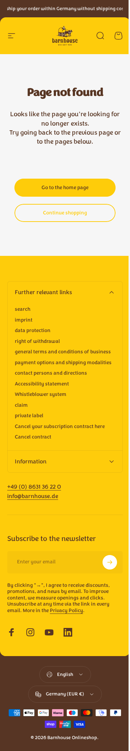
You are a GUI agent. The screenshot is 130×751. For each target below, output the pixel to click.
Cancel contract (33, 437)
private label (29, 415)
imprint (23, 320)
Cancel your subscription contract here (60, 426)
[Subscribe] (104, 575)
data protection (33, 330)
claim (21, 405)
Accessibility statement (42, 384)
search (22, 309)
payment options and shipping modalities (63, 362)
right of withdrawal (37, 341)
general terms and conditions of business (63, 352)
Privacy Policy (66, 623)
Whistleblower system (40, 394)
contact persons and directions (51, 373)
